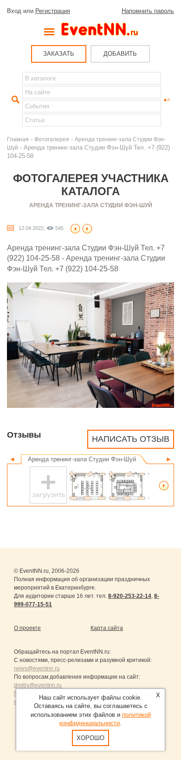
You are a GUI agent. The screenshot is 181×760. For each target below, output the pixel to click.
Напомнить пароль (148, 10)
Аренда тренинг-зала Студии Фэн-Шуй (90, 205)
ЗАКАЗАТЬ (58, 53)
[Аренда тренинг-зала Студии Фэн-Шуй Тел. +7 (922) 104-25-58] (75, 227)
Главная (18, 139)
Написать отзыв (130, 439)
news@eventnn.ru (37, 668)
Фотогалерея (51, 139)
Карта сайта (106, 628)
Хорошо (90, 737)
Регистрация (52, 10)
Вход (14, 10)
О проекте (27, 628)
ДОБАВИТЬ (120, 53)
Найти (14, 100)
